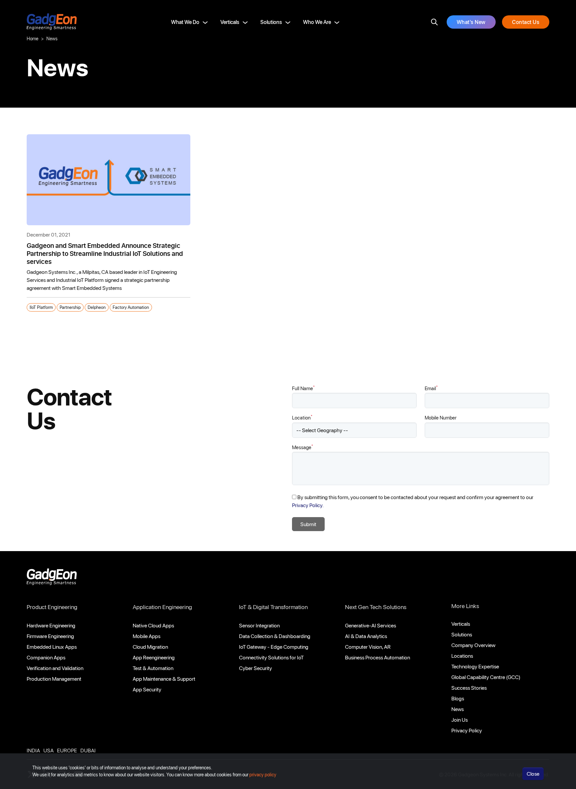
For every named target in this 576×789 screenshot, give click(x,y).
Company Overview (473, 644)
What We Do (185, 21)
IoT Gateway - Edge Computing (273, 646)
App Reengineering (154, 657)
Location (302, 417)
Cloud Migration (150, 646)
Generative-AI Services (370, 625)
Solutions (271, 21)
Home (32, 38)
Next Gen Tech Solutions (375, 607)
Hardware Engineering (51, 625)
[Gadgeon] (52, 578)
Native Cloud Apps (153, 625)
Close (533, 773)
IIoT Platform (41, 307)
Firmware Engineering (50, 635)
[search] (434, 22)
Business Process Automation (377, 657)
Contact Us (525, 21)
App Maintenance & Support (164, 678)
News (457, 708)
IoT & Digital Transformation (273, 607)
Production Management (54, 678)
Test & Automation (153, 667)
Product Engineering (52, 607)
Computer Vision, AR (368, 646)
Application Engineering (162, 607)
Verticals (229, 21)
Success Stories (469, 687)
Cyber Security (255, 667)
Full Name (303, 388)
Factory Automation (131, 307)
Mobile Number (441, 417)
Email (431, 388)
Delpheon (97, 307)
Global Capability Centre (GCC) (485, 676)
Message (302, 446)
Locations (462, 655)
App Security (147, 689)
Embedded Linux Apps (52, 646)
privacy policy (262, 774)
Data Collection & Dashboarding (274, 635)
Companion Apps (46, 657)
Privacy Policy (466, 730)
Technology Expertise (475, 666)
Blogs (457, 698)
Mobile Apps (146, 635)
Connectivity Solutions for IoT (271, 657)
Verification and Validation (55, 667)
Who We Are (317, 21)
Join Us (459, 719)
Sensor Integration (259, 625)
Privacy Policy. (308, 504)
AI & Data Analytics (366, 635)
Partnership (70, 307)
